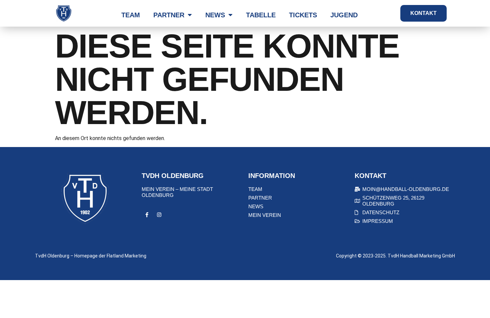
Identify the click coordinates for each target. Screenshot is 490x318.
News (215, 15)
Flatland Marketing (126, 255)
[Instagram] (159, 215)
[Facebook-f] (147, 215)
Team (130, 15)
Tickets (303, 15)
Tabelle (261, 15)
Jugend (344, 15)
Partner (168, 15)
